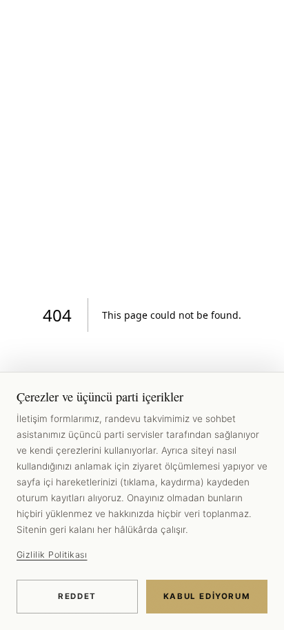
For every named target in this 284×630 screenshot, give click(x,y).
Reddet (77, 596)
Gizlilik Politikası (52, 554)
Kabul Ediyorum (207, 596)
